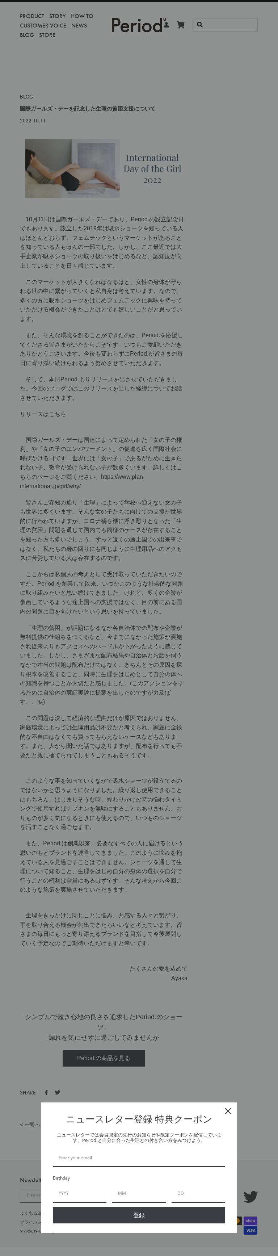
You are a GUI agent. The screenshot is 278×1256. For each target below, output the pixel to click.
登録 (139, 1215)
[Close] (228, 1111)
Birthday (61, 1178)
